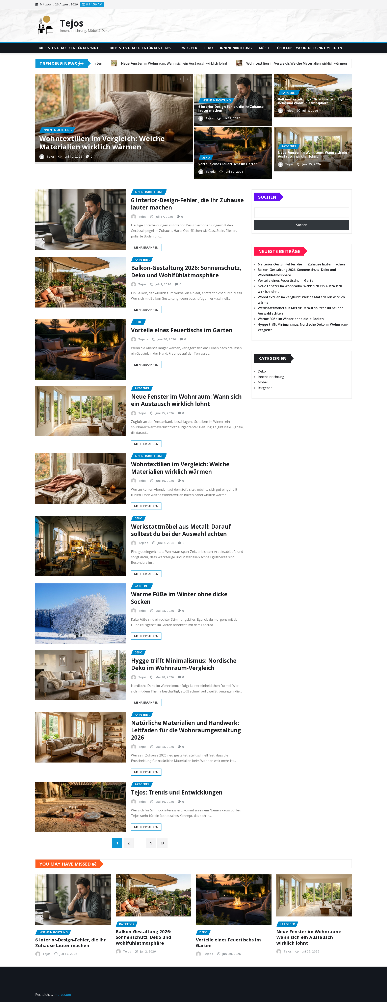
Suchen (267, 197)
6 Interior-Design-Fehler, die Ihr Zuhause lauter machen (231, 108)
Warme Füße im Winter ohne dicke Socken (179, 597)
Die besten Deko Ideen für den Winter (71, 48)
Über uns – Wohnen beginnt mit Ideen (309, 48)
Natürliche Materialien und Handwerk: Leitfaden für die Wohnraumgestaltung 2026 (186, 730)
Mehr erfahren (146, 247)
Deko (208, 48)
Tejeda (52, 171)
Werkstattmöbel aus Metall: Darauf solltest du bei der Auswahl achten (181, 530)
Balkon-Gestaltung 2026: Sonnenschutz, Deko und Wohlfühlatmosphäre (310, 101)
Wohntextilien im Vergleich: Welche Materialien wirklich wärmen (180, 467)
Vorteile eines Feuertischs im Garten (103, 161)
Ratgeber (189, 48)
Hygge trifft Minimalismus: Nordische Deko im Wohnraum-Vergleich (183, 664)
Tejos (72, 23)
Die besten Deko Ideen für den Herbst (142, 48)
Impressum (62, 994)
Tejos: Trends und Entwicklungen (177, 792)
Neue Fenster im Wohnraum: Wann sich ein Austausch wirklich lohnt (312, 154)
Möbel (264, 48)
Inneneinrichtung (236, 48)
